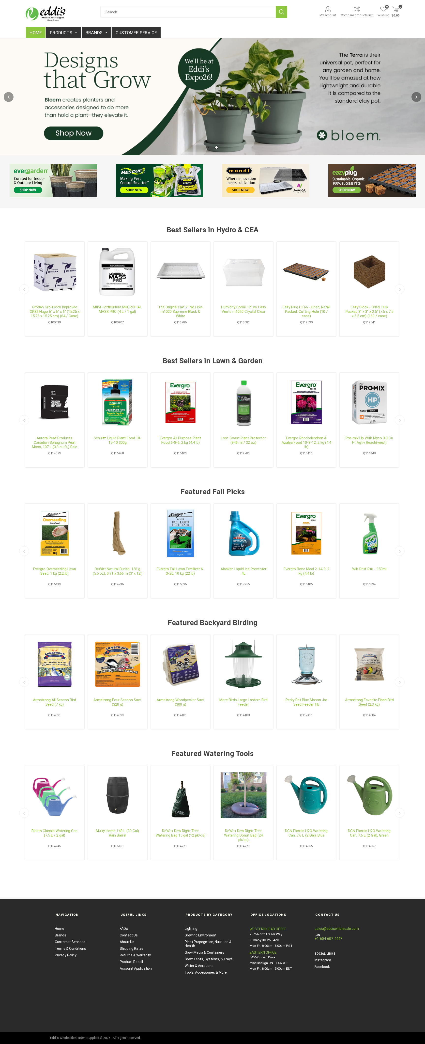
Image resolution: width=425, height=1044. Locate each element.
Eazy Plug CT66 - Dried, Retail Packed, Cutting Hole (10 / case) (306, 311)
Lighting (191, 929)
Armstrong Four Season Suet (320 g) (117, 702)
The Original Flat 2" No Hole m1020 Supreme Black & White (180, 311)
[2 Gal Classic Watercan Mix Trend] (54, 795)
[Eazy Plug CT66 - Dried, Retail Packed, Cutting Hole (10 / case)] (306, 271)
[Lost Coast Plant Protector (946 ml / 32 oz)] (243, 402)
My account (327, 15)
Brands (60, 935)
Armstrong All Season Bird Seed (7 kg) (54, 702)
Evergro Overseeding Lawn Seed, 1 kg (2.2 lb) (54, 571)
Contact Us (129, 935)
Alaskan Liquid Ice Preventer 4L (243, 571)
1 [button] (209, 147)
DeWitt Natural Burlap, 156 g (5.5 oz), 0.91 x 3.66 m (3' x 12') (117, 571)
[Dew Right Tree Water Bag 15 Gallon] (180, 795)
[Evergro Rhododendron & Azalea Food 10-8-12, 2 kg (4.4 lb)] (306, 402)
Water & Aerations (199, 966)
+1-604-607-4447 (328, 939)
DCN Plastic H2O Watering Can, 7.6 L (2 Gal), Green (369, 833)
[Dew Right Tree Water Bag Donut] (243, 795)
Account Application (136, 968)
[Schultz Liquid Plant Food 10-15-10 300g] (117, 402)
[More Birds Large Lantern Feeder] (243, 664)
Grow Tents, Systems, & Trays (209, 959)
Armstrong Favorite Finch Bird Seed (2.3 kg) (369, 702)
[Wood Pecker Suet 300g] (180, 664)
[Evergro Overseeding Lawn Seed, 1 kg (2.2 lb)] (54, 533)
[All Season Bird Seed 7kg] (54, 664)
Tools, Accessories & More (206, 972)
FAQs (124, 929)
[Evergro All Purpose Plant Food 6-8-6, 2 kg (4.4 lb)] (180, 402)
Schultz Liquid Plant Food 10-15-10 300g (117, 440)
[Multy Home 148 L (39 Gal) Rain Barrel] (117, 795)
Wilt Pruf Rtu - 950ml (369, 569)
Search (281, 12)
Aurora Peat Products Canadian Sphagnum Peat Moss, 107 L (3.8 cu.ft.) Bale (54, 442)
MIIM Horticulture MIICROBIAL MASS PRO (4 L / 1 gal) (117, 309)
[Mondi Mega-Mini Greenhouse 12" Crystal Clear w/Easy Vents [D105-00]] (243, 271)
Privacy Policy (65, 955)
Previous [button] (9, 97)
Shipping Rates (132, 948)
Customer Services (70, 942)
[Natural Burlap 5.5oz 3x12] (117, 533)
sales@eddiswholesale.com (337, 929)
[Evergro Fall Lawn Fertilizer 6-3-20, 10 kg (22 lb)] (180, 533)
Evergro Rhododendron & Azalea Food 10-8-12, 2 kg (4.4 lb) (306, 442)
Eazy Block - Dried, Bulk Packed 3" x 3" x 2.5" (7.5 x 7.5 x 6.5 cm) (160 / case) (369, 311)
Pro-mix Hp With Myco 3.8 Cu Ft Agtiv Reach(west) (369, 440)
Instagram (323, 960)
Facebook (322, 967)
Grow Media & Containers (204, 952)
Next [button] (416, 97)
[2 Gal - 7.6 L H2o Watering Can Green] (369, 795)
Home (59, 929)
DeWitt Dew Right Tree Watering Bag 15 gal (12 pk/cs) (180, 833)
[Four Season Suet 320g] (117, 664)
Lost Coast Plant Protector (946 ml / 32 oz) (243, 440)
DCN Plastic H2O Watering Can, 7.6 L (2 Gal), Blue (306, 833)
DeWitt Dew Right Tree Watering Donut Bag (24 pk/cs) (243, 835)
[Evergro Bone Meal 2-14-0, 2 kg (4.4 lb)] (306, 533)
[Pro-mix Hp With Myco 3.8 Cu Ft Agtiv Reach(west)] (369, 402)
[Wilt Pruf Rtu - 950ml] (369, 533)
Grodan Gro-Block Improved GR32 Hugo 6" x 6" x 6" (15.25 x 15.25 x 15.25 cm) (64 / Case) (54, 311)
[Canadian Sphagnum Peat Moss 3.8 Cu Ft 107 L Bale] (54, 402)
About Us (127, 942)
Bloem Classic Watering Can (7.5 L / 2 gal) (54, 833)
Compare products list (357, 15)
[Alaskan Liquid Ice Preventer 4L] (243, 533)
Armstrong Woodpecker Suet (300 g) (180, 702)
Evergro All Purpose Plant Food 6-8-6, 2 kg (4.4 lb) (180, 440)
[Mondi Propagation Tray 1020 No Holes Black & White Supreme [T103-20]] (180, 271)
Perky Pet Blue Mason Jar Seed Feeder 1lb (306, 702)
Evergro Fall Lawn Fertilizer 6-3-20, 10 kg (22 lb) (180, 571)
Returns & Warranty (135, 955)
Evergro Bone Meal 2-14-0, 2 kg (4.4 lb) (306, 571)
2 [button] (216, 147)
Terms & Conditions (70, 948)
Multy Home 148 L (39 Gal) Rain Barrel (117, 833)
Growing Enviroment (200, 935)
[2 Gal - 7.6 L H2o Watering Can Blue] (306, 795)
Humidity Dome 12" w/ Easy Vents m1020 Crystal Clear (243, 309)
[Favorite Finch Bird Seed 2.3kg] (369, 664)
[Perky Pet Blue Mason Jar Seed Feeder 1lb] (306, 664)
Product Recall (131, 962)
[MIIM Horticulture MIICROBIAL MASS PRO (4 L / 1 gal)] (117, 271)
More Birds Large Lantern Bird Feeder (243, 702)
